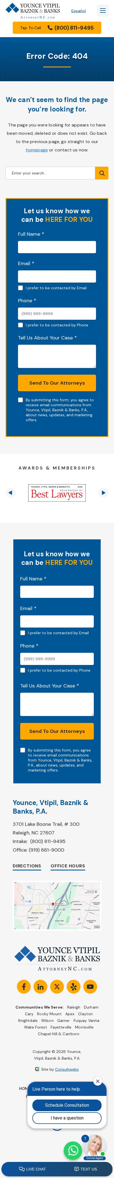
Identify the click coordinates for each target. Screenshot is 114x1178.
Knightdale (28, 1020)
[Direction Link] (57, 884)
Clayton (85, 1013)
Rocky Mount (49, 1013)
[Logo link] (33, 11)
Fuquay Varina (87, 1020)
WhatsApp (73, 1150)
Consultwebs (67, 1069)
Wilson (47, 1020)
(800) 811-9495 (48, 841)
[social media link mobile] (24, 987)
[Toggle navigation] (102, 10)
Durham (91, 1007)
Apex (70, 1013)
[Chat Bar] (57, 1169)
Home (25, 1088)
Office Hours (68, 866)
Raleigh (73, 1007)
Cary (29, 1013)
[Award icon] (57, 493)
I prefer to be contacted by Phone (57, 325)
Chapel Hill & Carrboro (58, 1033)
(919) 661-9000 (46, 850)
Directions (27, 866)
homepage (37, 150)
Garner (63, 1020)
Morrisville (84, 1027)
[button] (11, 493)
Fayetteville (61, 1027)
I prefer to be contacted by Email (56, 287)
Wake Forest (35, 1027)
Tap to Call (57, 27)
